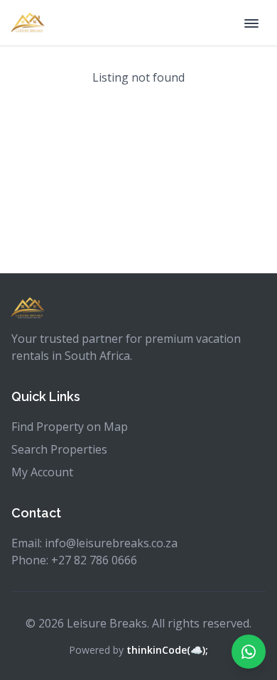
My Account (42, 472)
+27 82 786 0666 (94, 560)
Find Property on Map (69, 426)
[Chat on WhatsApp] (249, 652)
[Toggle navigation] (251, 23)
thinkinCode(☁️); (167, 650)
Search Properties (59, 449)
